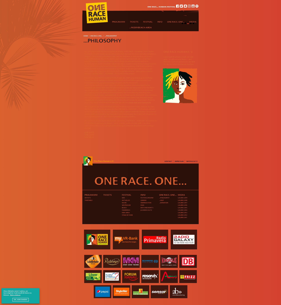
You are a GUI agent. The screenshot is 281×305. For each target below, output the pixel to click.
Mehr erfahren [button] (15, 295)
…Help (161, 200)
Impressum (179, 161)
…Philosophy (164, 198)
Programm (118, 21)
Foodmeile (126, 210)
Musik (124, 203)
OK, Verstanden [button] (20, 300)
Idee (123, 198)
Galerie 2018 (182, 200)
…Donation (163, 203)
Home (85, 36)
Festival (147, 21)
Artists (88, 198)
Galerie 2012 (182, 215)
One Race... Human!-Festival (162, 6)
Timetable (88, 200)
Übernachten (145, 203)
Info (159, 21)
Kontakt (168, 161)
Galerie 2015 (182, 207)
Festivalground (146, 198)
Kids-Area (126, 212)
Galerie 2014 (182, 210)
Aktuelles (126, 200)
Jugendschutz (146, 210)
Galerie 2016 (182, 205)
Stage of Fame (127, 215)
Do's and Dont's (146, 207)
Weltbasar (126, 205)
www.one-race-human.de (140, 102)
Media (192, 21)
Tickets (134, 21)
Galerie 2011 (182, 217)
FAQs (142, 205)
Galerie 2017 (182, 203)
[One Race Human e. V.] (180, 69)
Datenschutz (192, 161)
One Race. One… (175, 21)
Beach (124, 207)
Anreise (143, 200)
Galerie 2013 (182, 212)
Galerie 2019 (182, 198)
